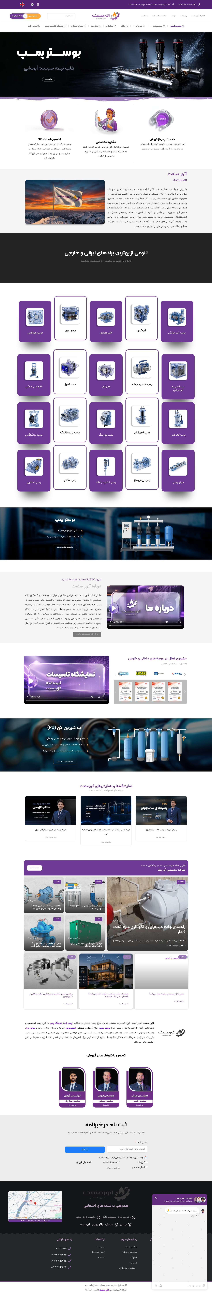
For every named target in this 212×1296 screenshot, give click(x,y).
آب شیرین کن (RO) (65, 728)
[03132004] (69, 1248)
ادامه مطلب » (179, 1001)
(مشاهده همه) (95, 790)
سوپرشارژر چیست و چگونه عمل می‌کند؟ (166, 994)
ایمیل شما (142, 1142)
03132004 (61, 1248)
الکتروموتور (71, 1028)
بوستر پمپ (65, 520)
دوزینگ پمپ (56, 1023)
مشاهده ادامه (161, 837)
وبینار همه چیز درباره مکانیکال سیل (50, 830)
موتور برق (30, 1028)
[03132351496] (69, 1267)
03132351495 (59, 1261)
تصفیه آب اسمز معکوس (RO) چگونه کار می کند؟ (86, 907)
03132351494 (59, 1255)
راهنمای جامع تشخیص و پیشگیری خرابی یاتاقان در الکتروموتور (51, 995)
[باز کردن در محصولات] (151, 26)
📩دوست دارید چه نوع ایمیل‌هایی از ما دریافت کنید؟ (122, 1158)
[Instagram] (38, 4)
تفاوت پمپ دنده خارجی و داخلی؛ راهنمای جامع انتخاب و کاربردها (46, 907)
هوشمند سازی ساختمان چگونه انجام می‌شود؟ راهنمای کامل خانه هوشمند (108, 995)
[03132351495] (69, 1261)
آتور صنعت (104, 1290)
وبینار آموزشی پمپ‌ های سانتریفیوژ (161, 830)
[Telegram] (32, 4)
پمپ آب (68, 1023)
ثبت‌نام (85, 1149)
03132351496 (59, 1267)
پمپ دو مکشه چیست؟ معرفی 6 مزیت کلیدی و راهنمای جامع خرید (46, 945)
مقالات (181, 881)
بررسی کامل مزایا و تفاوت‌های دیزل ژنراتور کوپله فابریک (86, 945)
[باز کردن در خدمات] (134, 26)
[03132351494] (69, 1254)
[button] (115, 674)
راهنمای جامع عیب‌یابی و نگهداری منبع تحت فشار (149, 930)
